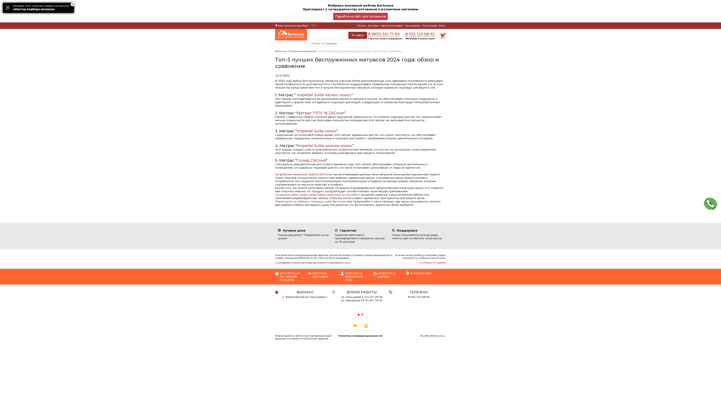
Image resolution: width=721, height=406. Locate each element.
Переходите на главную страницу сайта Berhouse (310, 201)
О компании (420, 273)
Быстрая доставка (320, 275)
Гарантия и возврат (392, 25)
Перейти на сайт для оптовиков (360, 16)
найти (359, 35)
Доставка (373, 25)
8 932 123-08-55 (420, 34)
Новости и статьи (386, 275)
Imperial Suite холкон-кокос (324, 145)
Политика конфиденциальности (360, 335)
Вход (442, 25)
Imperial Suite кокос (316, 131)
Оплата (361, 25)
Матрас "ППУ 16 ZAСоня (320, 113)
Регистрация (429, 25)
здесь (347, 262)
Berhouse (280, 51)
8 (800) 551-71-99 (384, 34)
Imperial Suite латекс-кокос (324, 95)
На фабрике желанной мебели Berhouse (304, 174)
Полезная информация (302, 51)
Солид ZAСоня (311, 160)
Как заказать (412, 25)
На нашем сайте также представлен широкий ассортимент (317, 194)
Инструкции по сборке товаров (290, 277)
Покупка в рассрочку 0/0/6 (354, 277)
